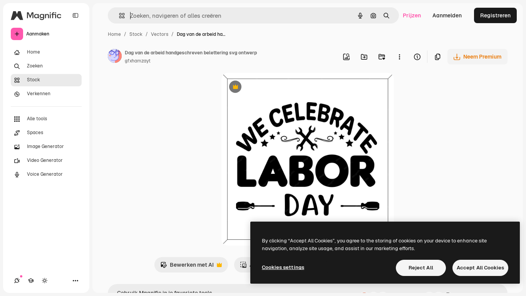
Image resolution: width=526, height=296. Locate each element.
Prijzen (412, 15)
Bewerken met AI (187, 266)
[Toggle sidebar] (75, 15)
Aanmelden (447, 15)
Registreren (495, 15)
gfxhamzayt (138, 61)
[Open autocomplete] (118, 15)
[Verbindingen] (17, 280)
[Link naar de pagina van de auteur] (115, 57)
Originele (272, 87)
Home (114, 34)
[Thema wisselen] (45, 280)
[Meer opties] (399, 56)
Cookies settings (283, 267)
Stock (135, 34)
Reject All (421, 267)
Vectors (159, 34)
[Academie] (31, 280)
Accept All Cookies (480, 267)
